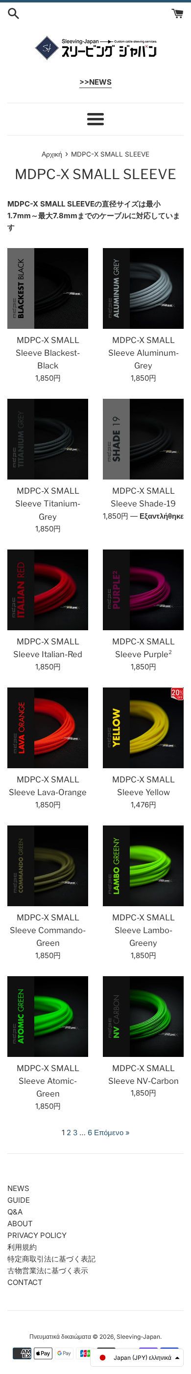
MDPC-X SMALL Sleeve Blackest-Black (48, 353)
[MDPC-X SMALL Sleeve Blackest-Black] (47, 288)
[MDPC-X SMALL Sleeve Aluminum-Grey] (143, 288)
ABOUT (20, 1223)
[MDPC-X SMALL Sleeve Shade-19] (143, 439)
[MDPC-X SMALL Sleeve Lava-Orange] (47, 727)
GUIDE (18, 1200)
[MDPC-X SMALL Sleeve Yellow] (143, 727)
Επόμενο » (112, 1132)
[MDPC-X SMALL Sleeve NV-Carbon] (143, 1016)
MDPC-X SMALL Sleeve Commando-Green (48, 930)
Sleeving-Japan (138, 1336)
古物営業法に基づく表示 (47, 1270)
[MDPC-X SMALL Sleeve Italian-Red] (47, 590)
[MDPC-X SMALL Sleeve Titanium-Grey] (47, 439)
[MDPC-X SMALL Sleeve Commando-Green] (47, 865)
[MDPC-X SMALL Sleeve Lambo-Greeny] (143, 865)
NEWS (18, 1188)
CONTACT (25, 1282)
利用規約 (22, 1247)
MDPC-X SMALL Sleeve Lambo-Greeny (143, 930)
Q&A (15, 1211)
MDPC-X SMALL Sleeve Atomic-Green (48, 1081)
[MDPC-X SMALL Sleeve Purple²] (143, 590)
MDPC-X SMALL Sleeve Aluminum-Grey (143, 353)
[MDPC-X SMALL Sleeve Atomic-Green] (47, 1016)
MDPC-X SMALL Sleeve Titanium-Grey (47, 504)
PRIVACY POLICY (37, 1235)
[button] (137, 1358)
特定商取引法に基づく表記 (51, 1258)
